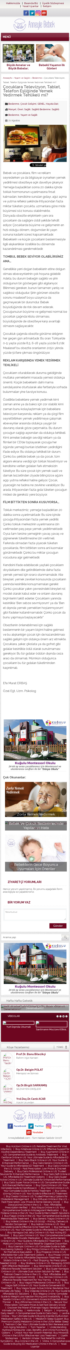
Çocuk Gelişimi (28, 104)
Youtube (37, 1132)
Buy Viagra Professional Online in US (39, 1282)
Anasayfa (7, 78)
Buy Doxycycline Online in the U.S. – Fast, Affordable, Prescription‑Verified (37, 1205)
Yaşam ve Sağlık (22, 78)
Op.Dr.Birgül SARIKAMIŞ (31, 1085)
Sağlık (27, 109)
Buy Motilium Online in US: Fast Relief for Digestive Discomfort (36, 1242)
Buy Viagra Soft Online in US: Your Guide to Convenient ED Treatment (35, 1285)
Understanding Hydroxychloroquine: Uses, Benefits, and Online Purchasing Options (35, 1330)
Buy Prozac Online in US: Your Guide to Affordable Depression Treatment (35, 1256)
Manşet (12, 109)
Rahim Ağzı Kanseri (27, 1057)
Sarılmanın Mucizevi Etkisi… (51, 1029)
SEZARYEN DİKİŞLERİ (28, 1089)
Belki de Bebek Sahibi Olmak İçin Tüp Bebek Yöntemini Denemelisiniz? (35, 1007)
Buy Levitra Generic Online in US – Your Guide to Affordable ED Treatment (33, 1239)
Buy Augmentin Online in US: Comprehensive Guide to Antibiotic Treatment (36, 1153)
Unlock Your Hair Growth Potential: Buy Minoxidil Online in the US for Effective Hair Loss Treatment (35, 1334)
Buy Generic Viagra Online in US (51, 1218)
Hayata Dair (52, 104)
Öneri (20, 109)
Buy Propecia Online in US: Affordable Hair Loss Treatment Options (33, 1253)
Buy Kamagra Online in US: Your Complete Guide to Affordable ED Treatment (35, 1228)
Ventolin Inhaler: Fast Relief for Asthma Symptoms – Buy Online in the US (32, 1339)
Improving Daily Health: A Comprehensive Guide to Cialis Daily (34, 1312)
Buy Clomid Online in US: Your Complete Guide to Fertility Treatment (36, 1189)
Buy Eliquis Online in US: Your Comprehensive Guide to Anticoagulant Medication (34, 1209)
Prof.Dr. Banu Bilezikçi (31, 1054)
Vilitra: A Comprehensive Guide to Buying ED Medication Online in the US (37, 1342)
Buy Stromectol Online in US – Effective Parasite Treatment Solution (34, 1267)
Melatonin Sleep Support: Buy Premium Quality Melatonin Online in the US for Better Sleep (35, 1320)
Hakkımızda (13, 3)
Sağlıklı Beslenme (41, 109)
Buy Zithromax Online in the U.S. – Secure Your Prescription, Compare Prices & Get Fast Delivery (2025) (36, 1303)
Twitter (39, 1126)
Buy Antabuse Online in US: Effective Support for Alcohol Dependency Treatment (35, 1150)
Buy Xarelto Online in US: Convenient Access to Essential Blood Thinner (35, 1299)
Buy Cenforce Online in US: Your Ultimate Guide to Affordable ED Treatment (35, 1157)
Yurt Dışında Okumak (18, 1026)
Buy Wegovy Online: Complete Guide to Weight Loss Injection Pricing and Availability (34, 1295)
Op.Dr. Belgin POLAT (29, 1069)
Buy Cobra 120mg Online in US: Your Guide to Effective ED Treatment (35, 1192)
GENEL (41, 104)
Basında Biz (31, 3)
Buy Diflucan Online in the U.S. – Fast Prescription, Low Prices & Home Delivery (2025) (35, 1200)
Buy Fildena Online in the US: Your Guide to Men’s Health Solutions (35, 1211)
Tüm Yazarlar (38, 1327)
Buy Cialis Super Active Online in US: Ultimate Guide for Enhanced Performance (35, 1178)
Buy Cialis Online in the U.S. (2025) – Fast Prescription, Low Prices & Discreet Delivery (36, 1168)
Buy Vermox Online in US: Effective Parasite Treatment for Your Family (35, 1278)
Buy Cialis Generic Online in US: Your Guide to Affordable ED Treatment (34, 1164)
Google (57, 1126)
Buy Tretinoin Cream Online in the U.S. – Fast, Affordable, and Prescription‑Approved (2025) (35, 1274)
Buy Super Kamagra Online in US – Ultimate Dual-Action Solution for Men (35, 1270)
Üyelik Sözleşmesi (53, 3)
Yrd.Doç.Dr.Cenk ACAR (31, 1098)
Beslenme (37, 78)
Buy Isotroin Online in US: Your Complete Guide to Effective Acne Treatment (33, 1225)
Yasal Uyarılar (30, 6)
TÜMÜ (59, 1047)
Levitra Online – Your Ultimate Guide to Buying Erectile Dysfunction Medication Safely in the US (35, 1316)
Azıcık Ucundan (25, 1102)
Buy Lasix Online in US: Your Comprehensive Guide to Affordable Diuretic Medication (37, 1236)
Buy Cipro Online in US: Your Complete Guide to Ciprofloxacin (34, 1186)
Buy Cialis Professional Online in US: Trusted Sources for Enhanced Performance (33, 1172)
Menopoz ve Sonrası (27, 1073)
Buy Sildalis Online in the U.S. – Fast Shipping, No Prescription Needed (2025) (34, 1260)
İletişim (47, 6)
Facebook (20, 1126)
